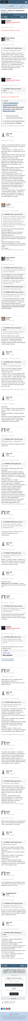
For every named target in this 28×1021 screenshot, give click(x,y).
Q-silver (17, 267)
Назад (5, 16)
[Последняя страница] (26, 17)
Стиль (16, 1014)
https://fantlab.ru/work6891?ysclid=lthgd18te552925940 (7, 659)
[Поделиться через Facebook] (2, 1009)
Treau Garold (17, 88)
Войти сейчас (14, 994)
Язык (11, 1014)
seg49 (15, 463)
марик (15, 637)
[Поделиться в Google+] (7, 1009)
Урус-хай (16, 214)
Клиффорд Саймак (6, 652)
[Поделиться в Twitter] (4, 1009)
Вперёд (22, 16)
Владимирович (18, 932)
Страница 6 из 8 (14, 16)
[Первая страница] (2, 17)
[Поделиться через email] (9, 1009)
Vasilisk (16, 48)
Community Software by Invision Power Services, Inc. (14, 1018)
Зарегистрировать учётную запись (14, 985)
